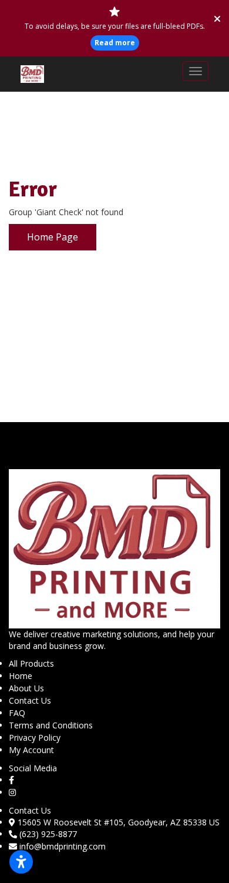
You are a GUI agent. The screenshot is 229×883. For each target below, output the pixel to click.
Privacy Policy (34, 737)
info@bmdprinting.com (62, 846)
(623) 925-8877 (48, 833)
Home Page (52, 236)
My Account (31, 749)
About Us (26, 688)
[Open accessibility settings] (21, 862)
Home (20, 675)
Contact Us (30, 700)
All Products (31, 663)
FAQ (17, 712)
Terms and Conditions (51, 725)
